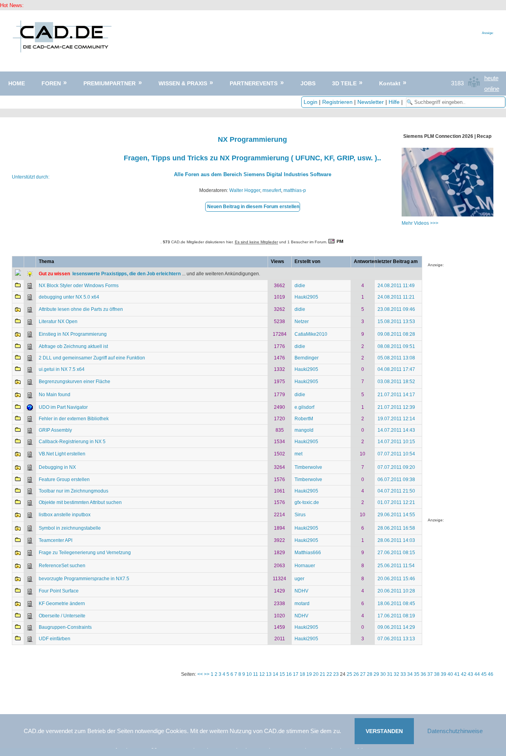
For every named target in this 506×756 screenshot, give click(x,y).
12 (262, 674)
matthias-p (294, 190)
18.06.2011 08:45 (396, 603)
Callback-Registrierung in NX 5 (72, 441)
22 (329, 674)
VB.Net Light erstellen (62, 454)
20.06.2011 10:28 (396, 591)
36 (423, 674)
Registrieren (337, 102)
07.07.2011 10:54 (396, 454)
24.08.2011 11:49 (396, 285)
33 (403, 674)
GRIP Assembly (55, 430)
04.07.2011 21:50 (396, 491)
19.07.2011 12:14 (396, 418)
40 (450, 674)
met (298, 454)
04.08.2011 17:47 (396, 369)
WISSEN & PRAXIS (183, 83)
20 (316, 674)
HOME (16, 83)
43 (470, 674)
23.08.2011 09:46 (396, 309)
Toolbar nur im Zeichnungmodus (73, 491)
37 (430, 674)
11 (255, 674)
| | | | (354, 102)
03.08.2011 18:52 (396, 381)
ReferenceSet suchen (62, 565)
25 (349, 674)
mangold (304, 430)
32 (396, 674)
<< (200, 674)
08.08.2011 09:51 (396, 346)
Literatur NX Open (58, 321)
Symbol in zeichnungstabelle (70, 528)
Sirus (300, 514)
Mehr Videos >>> (420, 223)
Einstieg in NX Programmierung (73, 334)
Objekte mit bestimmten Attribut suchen (80, 502)
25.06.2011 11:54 (396, 565)
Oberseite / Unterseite (62, 616)
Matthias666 (308, 552)
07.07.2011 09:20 (396, 467)
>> (207, 674)
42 (463, 674)
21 (322, 674)
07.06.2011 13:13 (396, 638)
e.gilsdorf (304, 407)
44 (477, 674)
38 (437, 674)
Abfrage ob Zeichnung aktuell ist (73, 346)
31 (390, 674)
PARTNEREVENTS (254, 83)
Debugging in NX (57, 467)
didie (300, 285)
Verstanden (384, 731)
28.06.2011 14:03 (396, 540)
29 (376, 674)
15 (282, 674)
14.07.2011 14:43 (396, 430)
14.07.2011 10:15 (396, 441)
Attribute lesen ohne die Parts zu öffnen (81, 309)
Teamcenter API (55, 540)
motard (302, 603)
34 (410, 674)
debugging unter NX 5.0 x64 (69, 297)
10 (249, 674)
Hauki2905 (306, 297)
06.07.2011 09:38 (396, 479)
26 (356, 674)
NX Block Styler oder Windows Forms (79, 285)
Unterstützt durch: (30, 177)
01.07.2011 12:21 (396, 502)
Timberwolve (308, 467)
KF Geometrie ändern (62, 603)
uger (299, 578)
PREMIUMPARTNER (109, 83)
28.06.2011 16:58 (396, 528)
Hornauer (305, 565)
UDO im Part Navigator (63, 407)
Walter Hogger (244, 190)
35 (416, 674)
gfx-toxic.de (307, 502)
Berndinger (307, 358)
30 (383, 674)
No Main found (54, 394)
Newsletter (370, 102)
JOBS (307, 83)
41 (457, 674)
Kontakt (389, 83)
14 (275, 674)
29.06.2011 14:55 (396, 514)
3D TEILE (344, 83)
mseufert (271, 190)
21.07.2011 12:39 (396, 407)
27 (363, 674)
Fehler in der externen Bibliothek (74, 418)
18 (302, 674)
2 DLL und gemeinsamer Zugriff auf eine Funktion (92, 358)
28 (369, 674)
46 (490, 674)
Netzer (302, 321)
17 (295, 674)
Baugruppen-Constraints (65, 627)
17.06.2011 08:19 (396, 616)
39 (443, 674)
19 (309, 674)
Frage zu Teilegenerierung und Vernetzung (85, 552)
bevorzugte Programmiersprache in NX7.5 (84, 578)
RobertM (304, 418)
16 (289, 674)
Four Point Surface (59, 591)
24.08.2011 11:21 (396, 297)
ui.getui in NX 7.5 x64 (62, 369)
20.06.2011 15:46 (396, 578)
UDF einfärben (54, 638)
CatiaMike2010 (311, 334)
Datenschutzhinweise (455, 731)
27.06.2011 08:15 (396, 552)
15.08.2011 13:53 (396, 321)
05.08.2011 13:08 (396, 358)
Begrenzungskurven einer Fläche (74, 381)
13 (269, 674)
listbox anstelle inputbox (65, 514)
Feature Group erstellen (64, 479)
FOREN (51, 83)
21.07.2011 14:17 (396, 394)
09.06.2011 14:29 (396, 627)
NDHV (301, 591)
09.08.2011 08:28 (396, 334)
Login (310, 102)
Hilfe (394, 102)
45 (484, 674)
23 (336, 674)
